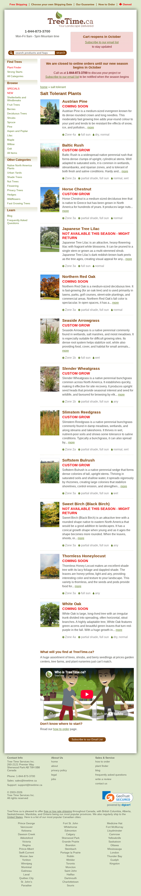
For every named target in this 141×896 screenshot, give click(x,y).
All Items (12, 152)
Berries (11, 109)
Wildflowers (13, 199)
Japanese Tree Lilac (81, 229)
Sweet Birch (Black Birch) (86, 504)
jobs (53, 779)
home (44, 87)
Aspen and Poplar (17, 131)
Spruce (11, 122)
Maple (10, 139)
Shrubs (11, 117)
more (90, 127)
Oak (9, 148)
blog (97, 770)
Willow (11, 144)
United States (15, 817)
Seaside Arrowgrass (81, 320)
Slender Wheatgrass (81, 368)
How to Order (106, 4)
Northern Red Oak (78, 276)
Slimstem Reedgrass (81, 412)
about (54, 765)
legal (54, 774)
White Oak (71, 604)
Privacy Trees (15, 190)
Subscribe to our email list (102, 42)
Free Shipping (18, 4)
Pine (9, 126)
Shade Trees (14, 177)
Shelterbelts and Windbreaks (16, 99)
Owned (127, 4)
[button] (90, 128)
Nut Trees (13, 181)
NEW (10, 93)
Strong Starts (14, 71)
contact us (101, 783)
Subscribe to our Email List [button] (87, 739)
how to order (61, 729)
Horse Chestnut (76, 189)
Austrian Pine (74, 101)
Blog (9, 215)
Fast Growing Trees (18, 203)
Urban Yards (14, 172)
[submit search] (11, 53)
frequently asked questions (110, 774)
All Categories (15, 76)
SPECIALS (13, 88)
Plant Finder (14, 67)
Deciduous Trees (17, 113)
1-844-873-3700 (37, 31)
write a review (103, 779)
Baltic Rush (73, 145)
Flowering (13, 185)
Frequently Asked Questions (17, 222)
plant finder (101, 765)
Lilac (9, 135)
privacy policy (59, 770)
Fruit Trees (13, 104)
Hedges (11, 194)
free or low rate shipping (58, 811)
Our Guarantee (85, 4)
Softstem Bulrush (78, 460)
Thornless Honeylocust (84, 556)
